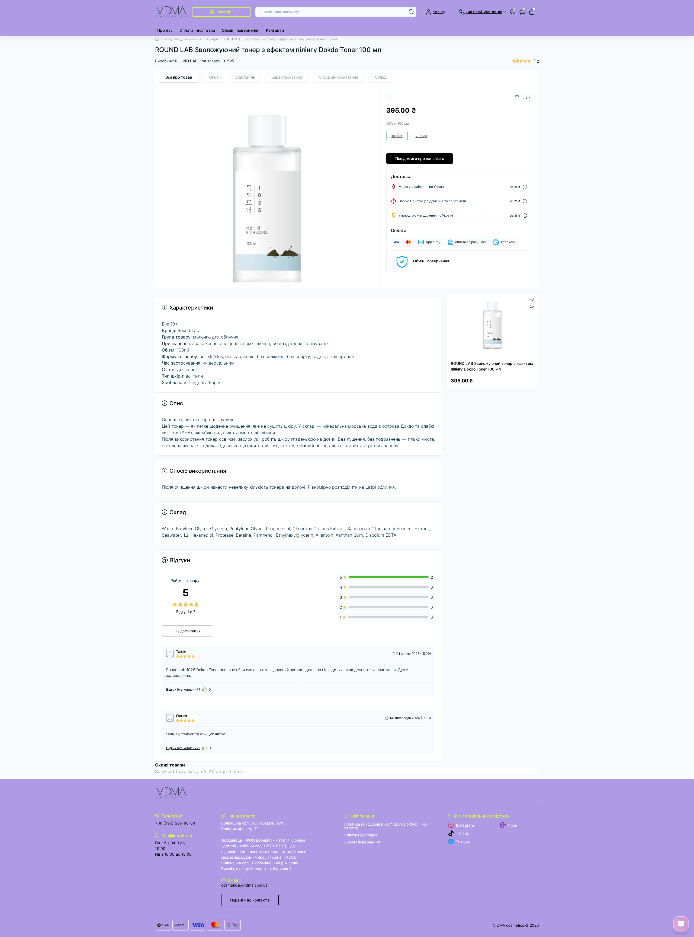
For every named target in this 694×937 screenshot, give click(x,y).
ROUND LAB (186, 61)
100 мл (397, 136)
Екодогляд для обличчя (182, 39)
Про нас (165, 30)
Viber (512, 825)
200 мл (421, 136)
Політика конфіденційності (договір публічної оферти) (385, 826)
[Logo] (171, 12)
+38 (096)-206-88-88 (175, 823)
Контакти (275, 30)
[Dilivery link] (525, 186)
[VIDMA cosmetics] (249, 793)
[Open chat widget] (681, 924)
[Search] (411, 12)
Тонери (212, 39)
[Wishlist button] (517, 97)
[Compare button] (527, 97)
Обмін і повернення (240, 30)
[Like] (204, 689)
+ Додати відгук (187, 631)
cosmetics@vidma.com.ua (244, 885)
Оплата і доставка (197, 30)
